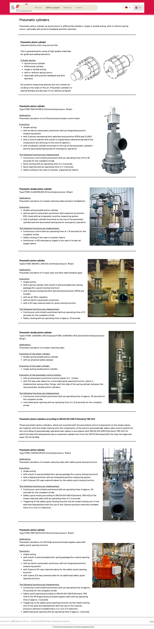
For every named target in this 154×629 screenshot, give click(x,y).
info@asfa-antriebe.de (60, 621)
